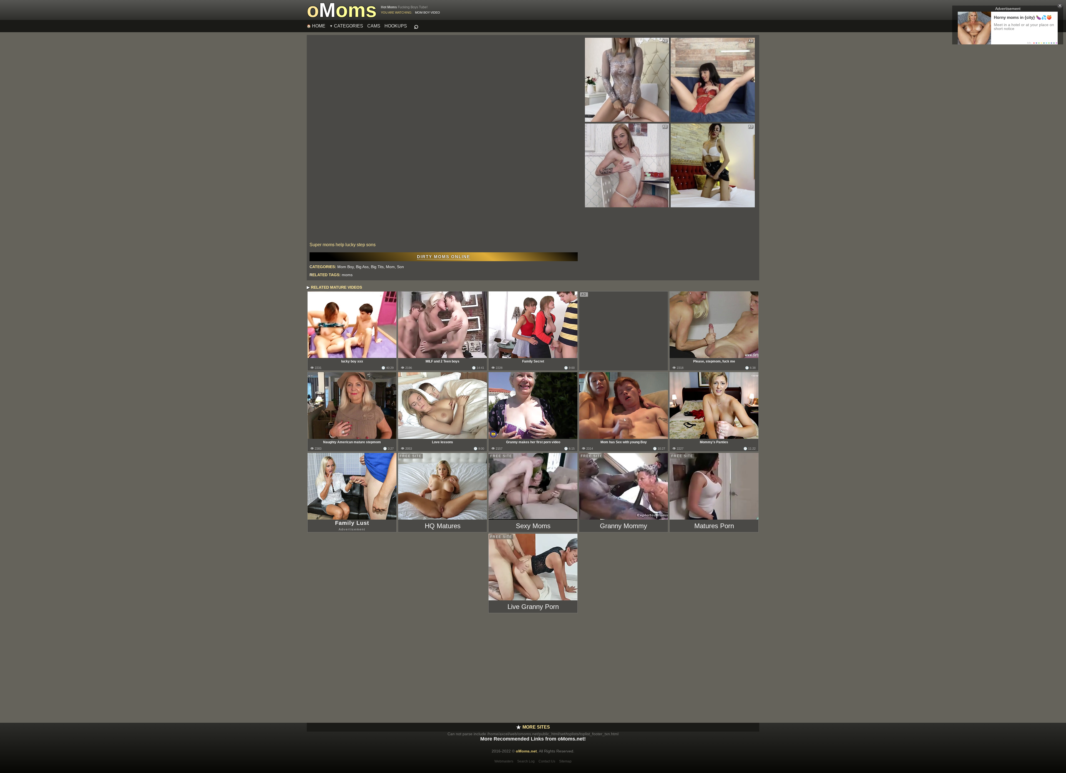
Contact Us (547, 761)
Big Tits (377, 267)
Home (318, 26)
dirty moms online (443, 257)
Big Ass (362, 267)
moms (347, 275)
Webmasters (503, 761)
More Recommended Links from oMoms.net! (533, 739)
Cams (373, 26)
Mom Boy (345, 267)
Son (400, 267)
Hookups (395, 26)
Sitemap (565, 761)
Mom (390, 267)
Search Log (526, 761)
